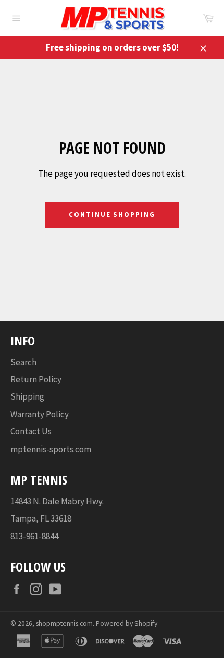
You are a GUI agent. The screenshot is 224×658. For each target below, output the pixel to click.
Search (23, 362)
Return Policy (35, 379)
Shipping (27, 396)
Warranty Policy (39, 414)
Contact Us (31, 431)
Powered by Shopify (126, 623)
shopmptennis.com (64, 623)
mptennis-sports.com (50, 449)
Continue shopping (112, 214)
